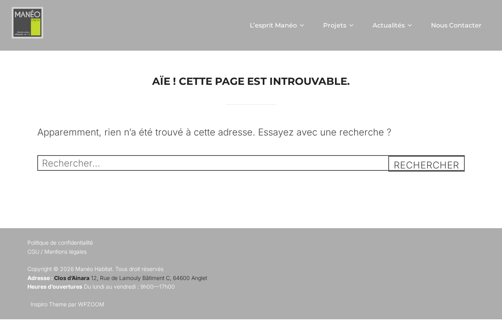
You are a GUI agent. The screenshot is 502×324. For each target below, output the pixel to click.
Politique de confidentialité (60, 242)
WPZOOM (91, 304)
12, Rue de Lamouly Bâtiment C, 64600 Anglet (130, 278)
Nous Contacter (456, 25)
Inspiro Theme (49, 304)
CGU (33, 251)
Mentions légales (65, 251)
